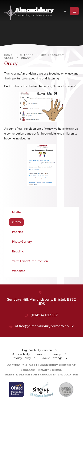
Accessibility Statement (29, 354)
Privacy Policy (21, 358)
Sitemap (56, 354)
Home (8, 55)
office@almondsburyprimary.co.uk (44, 326)
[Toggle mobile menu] (74, 11)
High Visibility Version (37, 350)
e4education (68, 374)
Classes (27, 55)
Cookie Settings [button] (51, 358)
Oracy (26, 58)
